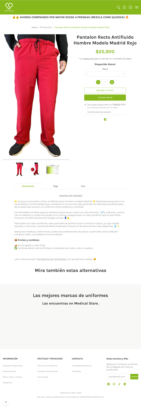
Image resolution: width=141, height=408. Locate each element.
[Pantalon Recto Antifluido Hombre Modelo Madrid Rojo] (19, 169)
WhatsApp (76, 371)
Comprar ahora (105, 97)
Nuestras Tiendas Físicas (13, 366)
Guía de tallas (42, 377)
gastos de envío (91, 59)
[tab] (28, 186)
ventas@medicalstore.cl (82, 366)
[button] (118, 7)
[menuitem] (118, 7)
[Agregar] (112, 82)
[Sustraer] (98, 82)
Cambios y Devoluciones (47, 371)
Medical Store (60, 397)
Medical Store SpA (67, 393)
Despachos (7, 383)
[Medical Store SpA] (9, 7)
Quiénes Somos (9, 371)
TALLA (105, 69)
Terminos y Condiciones (47, 366)
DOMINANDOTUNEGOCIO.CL (92, 397)
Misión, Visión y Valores (12, 377)
